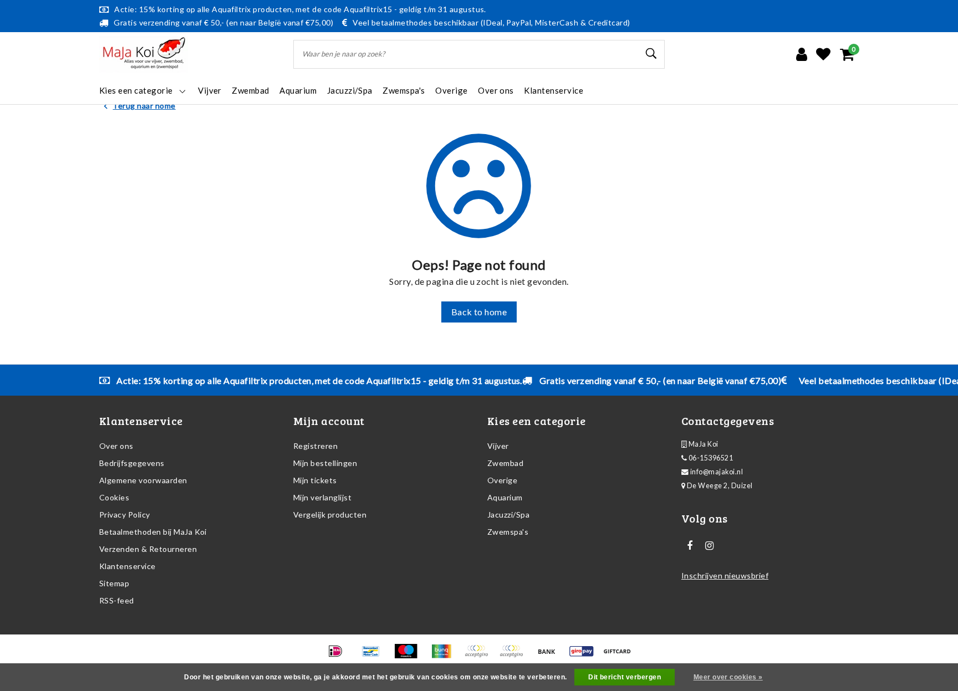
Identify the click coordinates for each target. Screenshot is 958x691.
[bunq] (444, 656)
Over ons (116, 446)
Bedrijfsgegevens (132, 463)
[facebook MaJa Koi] (689, 546)
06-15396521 (710, 458)
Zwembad (505, 463)
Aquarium (505, 497)
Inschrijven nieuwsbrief (724, 575)
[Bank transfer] (550, 656)
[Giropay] (585, 656)
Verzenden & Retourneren (148, 549)
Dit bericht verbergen (624, 677)
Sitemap (114, 583)
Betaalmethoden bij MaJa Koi (153, 531)
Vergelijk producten (329, 514)
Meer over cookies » (728, 677)
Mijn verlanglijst (322, 497)
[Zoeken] (651, 54)
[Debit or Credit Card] (514, 656)
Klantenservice (127, 566)
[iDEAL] (339, 656)
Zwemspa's (507, 531)
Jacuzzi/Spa (508, 514)
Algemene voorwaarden (143, 480)
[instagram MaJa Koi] (709, 546)
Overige (502, 480)
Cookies (114, 497)
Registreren (315, 446)
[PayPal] (479, 656)
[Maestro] (409, 656)
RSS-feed (116, 600)
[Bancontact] (374, 656)
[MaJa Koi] (143, 54)
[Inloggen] (801, 54)
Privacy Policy (124, 514)
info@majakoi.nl (716, 472)
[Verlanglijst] (823, 54)
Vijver (498, 446)
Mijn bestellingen (325, 463)
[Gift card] (619, 656)
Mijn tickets (315, 480)
